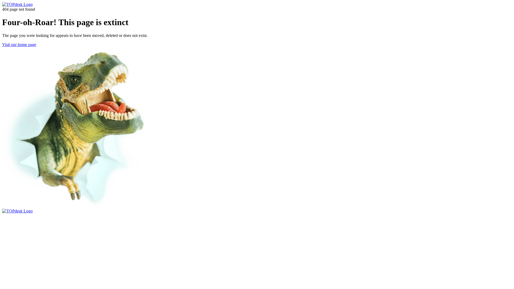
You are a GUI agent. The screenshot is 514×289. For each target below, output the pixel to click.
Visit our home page (19, 44)
